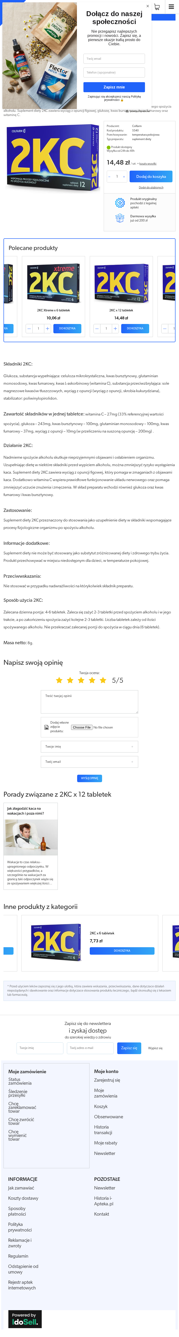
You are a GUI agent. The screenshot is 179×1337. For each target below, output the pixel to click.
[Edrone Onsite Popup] (89, 668)
